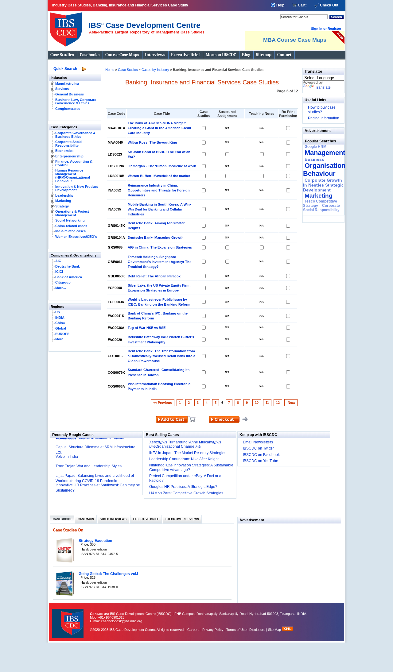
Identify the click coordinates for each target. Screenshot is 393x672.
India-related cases (70, 231)
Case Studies (62, 54)
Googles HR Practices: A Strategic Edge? (183, 487)
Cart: (302, 5)
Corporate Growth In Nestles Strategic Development (323, 185)
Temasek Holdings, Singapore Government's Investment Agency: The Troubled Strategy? (159, 261)
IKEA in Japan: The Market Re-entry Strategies (187, 453)
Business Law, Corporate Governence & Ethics (75, 101)
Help (280, 5)
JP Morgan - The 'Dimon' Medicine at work (162, 166)
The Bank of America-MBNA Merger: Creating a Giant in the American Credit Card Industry (159, 128)
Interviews (155, 54)
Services (62, 89)
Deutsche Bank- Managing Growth (156, 237)
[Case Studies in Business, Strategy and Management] (67, 27)
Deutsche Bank (67, 266)
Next (291, 402)
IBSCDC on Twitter (258, 448)
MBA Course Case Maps (294, 40)
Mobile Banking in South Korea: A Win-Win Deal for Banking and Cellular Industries (159, 209)
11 (267, 402)
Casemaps (86, 519)
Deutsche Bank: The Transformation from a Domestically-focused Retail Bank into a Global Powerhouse (161, 356)
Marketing (63, 201)
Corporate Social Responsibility (68, 143)
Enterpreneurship (69, 156)
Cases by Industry (155, 69)
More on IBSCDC (221, 54)
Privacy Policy (213, 629)
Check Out (329, 5)
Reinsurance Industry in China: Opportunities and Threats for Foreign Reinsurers (159, 190)
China (60, 323)
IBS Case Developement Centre (68, 619)
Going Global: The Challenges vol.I (108, 574)
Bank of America (68, 277)
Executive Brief (185, 54)
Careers (193, 629)
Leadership (64, 195)
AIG (58, 261)
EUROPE (62, 334)
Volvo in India (67, 456)
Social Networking (70, 220)
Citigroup (63, 282)
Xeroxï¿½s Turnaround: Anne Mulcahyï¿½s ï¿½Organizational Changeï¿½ (185, 444)
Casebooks (89, 54)
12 (278, 402)
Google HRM (315, 147)
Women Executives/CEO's (76, 236)
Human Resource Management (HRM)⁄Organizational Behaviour (72, 175)
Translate (323, 87)
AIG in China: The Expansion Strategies (160, 247)
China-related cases (71, 226)
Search (336, 17)
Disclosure (257, 629)
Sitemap (263, 54)
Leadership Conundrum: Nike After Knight (184, 459)
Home (109, 69)
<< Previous (162, 402)
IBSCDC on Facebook (261, 455)
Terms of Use (236, 629)
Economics (64, 151)
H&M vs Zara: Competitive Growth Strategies (186, 493)
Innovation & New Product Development (76, 188)
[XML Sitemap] (287, 629)
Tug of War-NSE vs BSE (146, 328)
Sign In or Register (326, 28)
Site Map (275, 629)
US (57, 312)
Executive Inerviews (182, 519)
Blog (246, 54)
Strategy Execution (95, 541)
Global (60, 328)
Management (325, 152)
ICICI (59, 271)
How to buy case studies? (322, 109)
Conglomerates (67, 108)
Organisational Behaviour (327, 169)
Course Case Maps (122, 54)
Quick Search (65, 69)
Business (314, 159)
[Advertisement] (289, 566)
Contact (284, 54)
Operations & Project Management (72, 213)
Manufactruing (67, 83)
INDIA (59, 317)
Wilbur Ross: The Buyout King (152, 142)
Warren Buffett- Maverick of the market (159, 176)
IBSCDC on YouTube (260, 461)
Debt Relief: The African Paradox (154, 276)
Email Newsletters (258, 442)
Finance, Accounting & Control (73, 163)
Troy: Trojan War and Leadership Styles (89, 466)
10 (257, 402)
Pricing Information (323, 118)
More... (60, 288)
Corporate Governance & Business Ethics (75, 134)
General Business (69, 94)
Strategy (62, 206)
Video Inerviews (113, 519)
